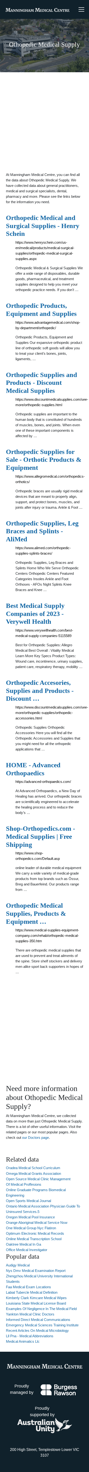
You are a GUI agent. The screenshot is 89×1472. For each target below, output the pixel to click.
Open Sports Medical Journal (28, 1201)
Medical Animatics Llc (23, 1341)
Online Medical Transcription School (33, 1239)
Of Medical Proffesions (23, 1184)
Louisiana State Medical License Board (36, 1303)
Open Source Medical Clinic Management (38, 1179)
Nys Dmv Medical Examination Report (36, 1271)
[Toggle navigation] (81, 9)
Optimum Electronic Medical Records (35, 1233)
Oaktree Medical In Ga (23, 1244)
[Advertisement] (44, 122)
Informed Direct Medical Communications (38, 1320)
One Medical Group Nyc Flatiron (31, 1228)
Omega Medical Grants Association (33, 1173)
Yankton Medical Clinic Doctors (30, 1314)
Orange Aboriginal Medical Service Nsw (36, 1223)
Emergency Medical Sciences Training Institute (42, 1325)
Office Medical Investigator (26, 1250)
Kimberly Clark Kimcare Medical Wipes (36, 1298)
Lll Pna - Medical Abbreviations (29, 1336)
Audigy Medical (18, 1265)
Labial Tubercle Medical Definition (31, 1292)
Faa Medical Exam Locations (28, 1287)
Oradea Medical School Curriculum (33, 1168)
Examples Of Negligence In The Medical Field (41, 1309)
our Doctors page (35, 1137)
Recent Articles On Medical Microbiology (37, 1330)
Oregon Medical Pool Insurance (30, 1217)
